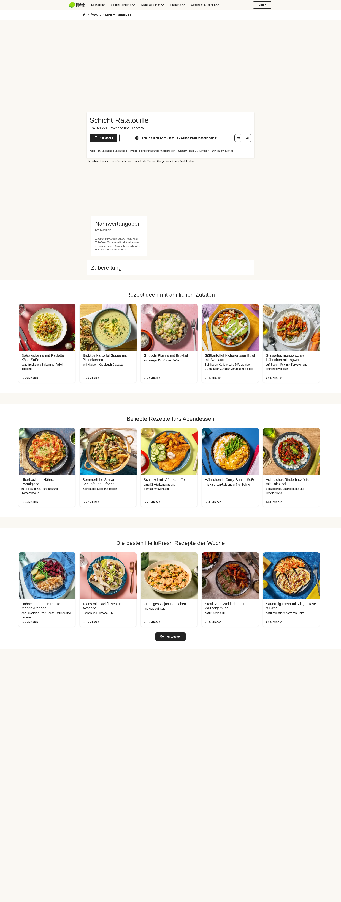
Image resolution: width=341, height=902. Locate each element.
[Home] (84, 15)
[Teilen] (247, 138)
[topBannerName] (170, 30)
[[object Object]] (238, 138)
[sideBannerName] (118, 189)
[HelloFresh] (77, 5)
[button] (119, 223)
